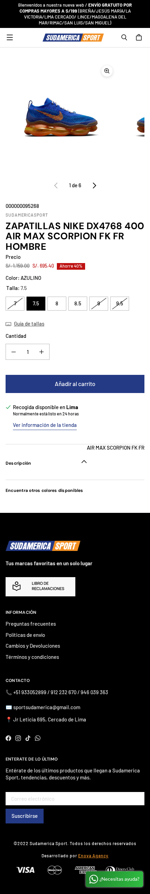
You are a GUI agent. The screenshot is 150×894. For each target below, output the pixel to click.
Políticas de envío (25, 635)
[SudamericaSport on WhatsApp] (38, 738)
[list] (75, 117)
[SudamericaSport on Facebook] (8, 738)
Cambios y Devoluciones (33, 645)
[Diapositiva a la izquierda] (56, 185)
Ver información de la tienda (45, 425)
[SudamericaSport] (73, 38)
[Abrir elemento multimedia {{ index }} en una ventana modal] (61, 117)
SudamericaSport (27, 214)
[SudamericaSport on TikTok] (28, 738)
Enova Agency (93, 855)
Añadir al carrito (75, 383)
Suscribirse (25, 816)
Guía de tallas (29, 323)
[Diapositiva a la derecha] (94, 185)
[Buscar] (124, 37)
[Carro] (140, 37)
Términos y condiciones (32, 657)
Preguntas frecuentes (31, 623)
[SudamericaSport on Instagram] (18, 738)
